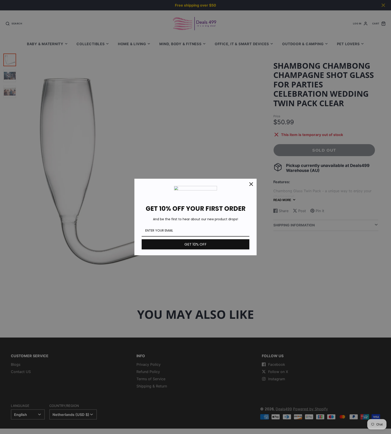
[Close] (251, 184)
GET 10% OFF (195, 244)
